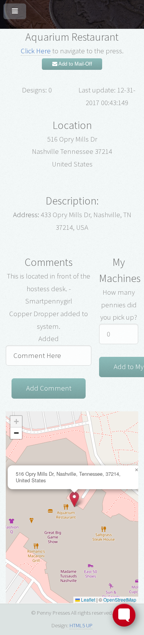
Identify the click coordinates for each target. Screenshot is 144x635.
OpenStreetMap (119, 599)
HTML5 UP (81, 625)
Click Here (36, 50)
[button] (74, 499)
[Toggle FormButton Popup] (124, 615)
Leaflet (87, 599)
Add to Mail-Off (74, 64)
